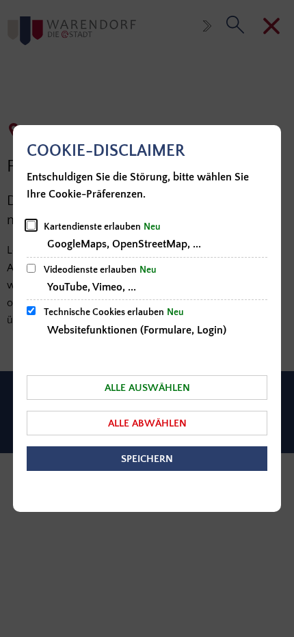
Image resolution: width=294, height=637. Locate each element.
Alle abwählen (147, 423)
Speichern (147, 459)
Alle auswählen (147, 388)
